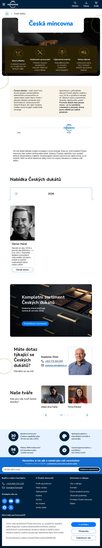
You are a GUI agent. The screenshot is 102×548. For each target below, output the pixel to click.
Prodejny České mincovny (81, 499)
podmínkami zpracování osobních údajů (62, 464)
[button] (53, 397)
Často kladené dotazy (79, 491)
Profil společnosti (43, 483)
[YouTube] (11, 501)
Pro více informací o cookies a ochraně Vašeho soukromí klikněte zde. (31, 538)
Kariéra (39, 495)
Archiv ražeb (41, 507)
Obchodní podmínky (78, 495)
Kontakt (73, 487)
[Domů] (7, 14)
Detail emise (22, 269)
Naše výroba (41, 487)
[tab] (51, 193)
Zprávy (39, 499)
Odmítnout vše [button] (83, 538)
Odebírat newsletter (89, 469)
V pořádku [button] (83, 524)
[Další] (87, 415)
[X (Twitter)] (11, 507)
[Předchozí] (45, 415)
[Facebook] (4, 507)
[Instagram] (4, 501)
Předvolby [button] (84, 531)
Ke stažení (40, 503)
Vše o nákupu (76, 483)
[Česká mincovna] (13, 4)
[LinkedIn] (17, 501)
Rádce (72, 503)
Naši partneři (41, 491)
